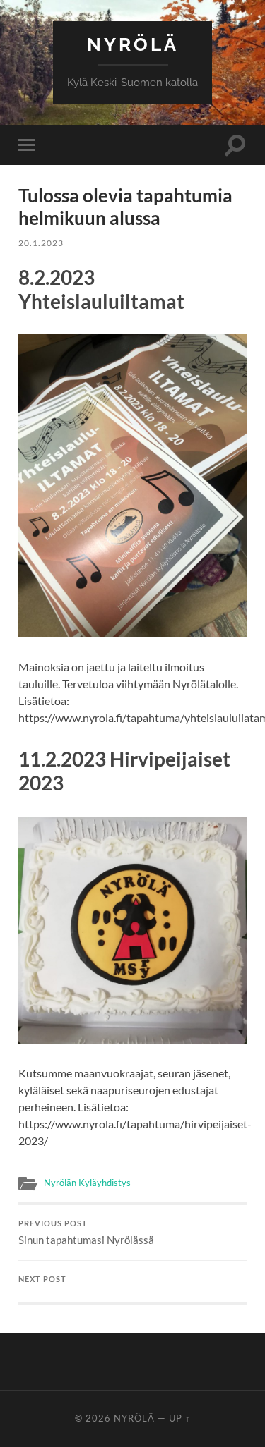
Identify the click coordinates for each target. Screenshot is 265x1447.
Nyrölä (133, 44)
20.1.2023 (41, 243)
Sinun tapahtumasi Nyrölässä (86, 1232)
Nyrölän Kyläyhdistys (87, 1182)
